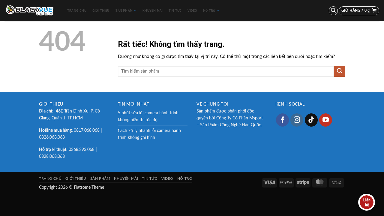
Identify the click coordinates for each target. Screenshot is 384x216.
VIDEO (192, 11)
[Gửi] (339, 71)
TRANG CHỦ (76, 11)
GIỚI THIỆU (101, 11)
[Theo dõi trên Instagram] (297, 120)
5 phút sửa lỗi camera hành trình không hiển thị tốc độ (148, 116)
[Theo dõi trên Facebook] (282, 120)
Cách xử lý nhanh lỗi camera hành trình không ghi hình (149, 134)
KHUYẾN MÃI (152, 11)
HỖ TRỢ (209, 11)
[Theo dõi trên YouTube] (325, 120)
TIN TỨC (175, 11)
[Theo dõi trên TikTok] (311, 120)
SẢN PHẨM (124, 11)
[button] (333, 10)
